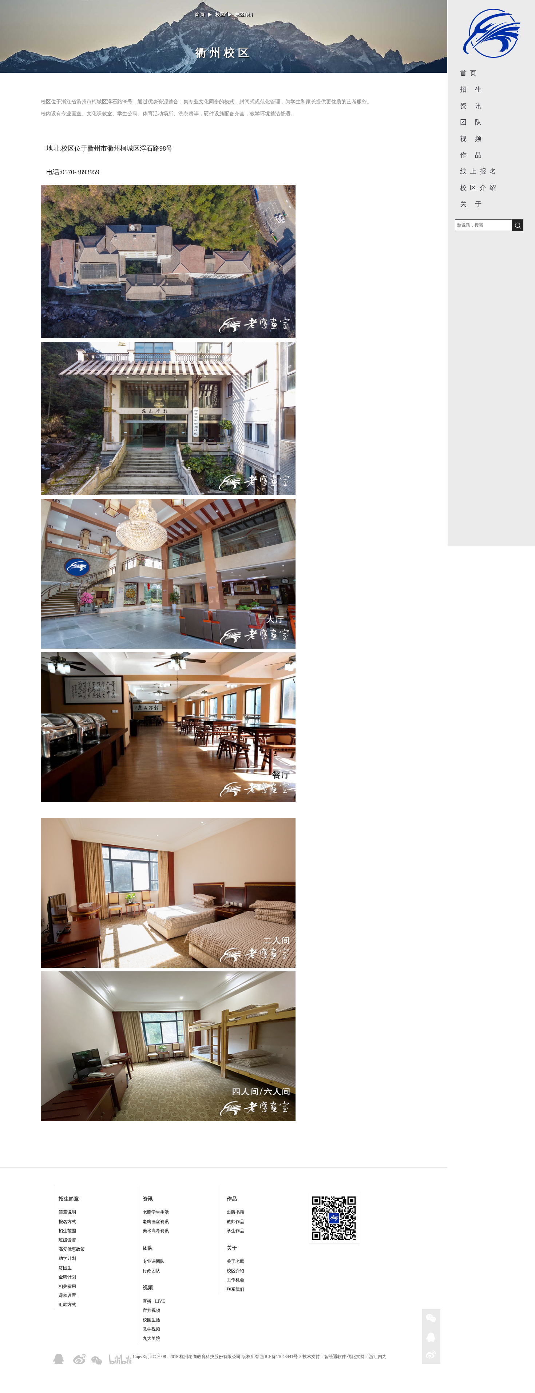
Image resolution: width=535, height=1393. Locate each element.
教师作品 (235, 1221)
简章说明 (67, 1212)
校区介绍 (235, 1270)
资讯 (148, 1199)
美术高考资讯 (156, 1230)
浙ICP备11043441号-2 (280, 1356)
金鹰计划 (67, 1276)
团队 (148, 1248)
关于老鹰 (235, 1261)
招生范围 (67, 1230)
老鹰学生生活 (156, 1212)
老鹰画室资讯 (156, 1221)
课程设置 (67, 1295)
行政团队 (151, 1270)
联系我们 (235, 1289)
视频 (148, 1287)
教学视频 (151, 1329)
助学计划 (67, 1258)
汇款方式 (67, 1304)
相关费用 (67, 1286)
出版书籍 (235, 1212)
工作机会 (235, 1279)
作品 (232, 1199)
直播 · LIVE (154, 1301)
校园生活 (151, 1319)
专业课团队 (154, 1261)
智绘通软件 (335, 1356)
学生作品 (235, 1230)
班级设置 (67, 1240)
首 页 (200, 14)
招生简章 (69, 1199)
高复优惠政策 (72, 1249)
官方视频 (151, 1310)
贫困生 (65, 1267)
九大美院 (151, 1338)
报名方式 (67, 1221)
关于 (232, 1248)
